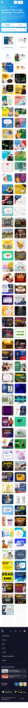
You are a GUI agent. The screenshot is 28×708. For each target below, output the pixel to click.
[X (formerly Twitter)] (20, 631)
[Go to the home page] (1, 2)
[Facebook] (10, 631)
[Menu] (26, 2)
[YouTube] (24, 631)
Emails (20, 25)
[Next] (26, 41)
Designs (8, 25)
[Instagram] (15, 631)
